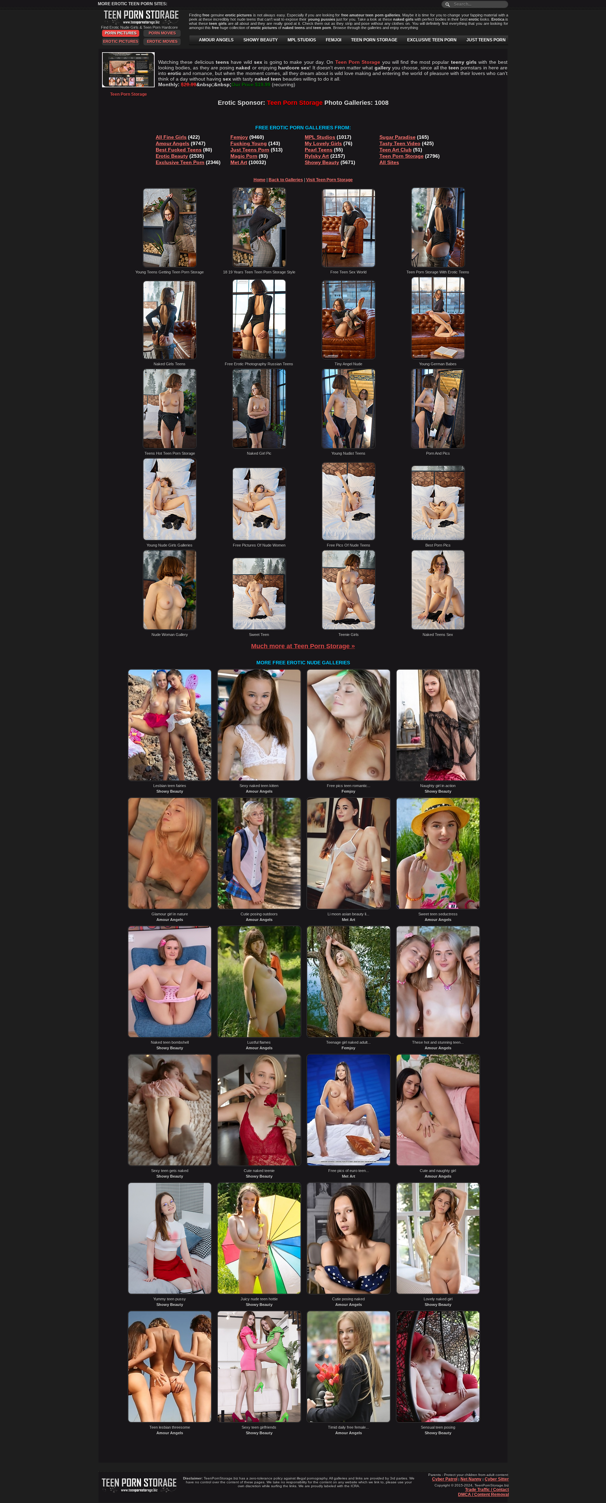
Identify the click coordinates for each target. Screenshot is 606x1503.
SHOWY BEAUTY (260, 40)
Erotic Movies (162, 41)
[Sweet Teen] (259, 628)
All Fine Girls (171, 137)
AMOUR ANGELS (216, 40)
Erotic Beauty (172, 156)
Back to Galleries (286, 179)
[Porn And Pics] (438, 447)
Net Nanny (471, 1479)
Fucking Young (248, 143)
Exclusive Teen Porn (180, 162)
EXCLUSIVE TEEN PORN (432, 40)
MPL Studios (320, 137)
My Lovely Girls (323, 143)
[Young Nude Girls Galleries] (170, 539)
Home (259, 179)
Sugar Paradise (397, 137)
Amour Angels (172, 143)
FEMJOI (333, 40)
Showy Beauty (322, 162)
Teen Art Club (395, 150)
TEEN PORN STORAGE (374, 40)
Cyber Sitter (497, 1479)
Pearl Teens (318, 150)
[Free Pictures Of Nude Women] (259, 539)
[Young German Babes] (438, 358)
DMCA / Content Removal (483, 1494)
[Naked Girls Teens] (170, 358)
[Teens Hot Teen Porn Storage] (170, 447)
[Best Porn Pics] (438, 539)
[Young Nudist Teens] (349, 447)
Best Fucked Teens (179, 150)
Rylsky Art (317, 156)
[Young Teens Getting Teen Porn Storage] (170, 266)
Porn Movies (162, 33)
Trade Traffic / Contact (487, 1489)
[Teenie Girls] (349, 628)
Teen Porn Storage (401, 156)
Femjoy (239, 137)
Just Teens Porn (249, 150)
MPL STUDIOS (302, 40)
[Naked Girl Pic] (259, 447)
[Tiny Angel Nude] (349, 358)
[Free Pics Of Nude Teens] (349, 539)
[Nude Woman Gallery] (170, 628)
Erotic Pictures (120, 41)
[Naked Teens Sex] (438, 628)
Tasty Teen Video (399, 143)
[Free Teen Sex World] (349, 266)
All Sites (389, 162)
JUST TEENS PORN (486, 40)
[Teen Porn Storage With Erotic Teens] (438, 266)
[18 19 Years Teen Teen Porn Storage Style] (259, 266)
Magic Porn (243, 156)
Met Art (238, 162)
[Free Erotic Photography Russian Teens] (259, 358)
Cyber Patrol (444, 1479)
